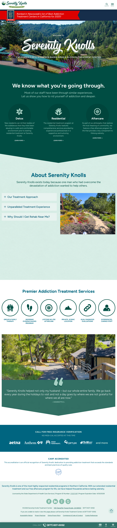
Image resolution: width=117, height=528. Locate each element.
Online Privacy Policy (54, 515)
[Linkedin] (55, 501)
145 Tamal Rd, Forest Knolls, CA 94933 (67, 508)
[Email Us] (100, 525)
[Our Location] (106, 525)
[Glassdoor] (68, 501)
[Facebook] (49, 501)
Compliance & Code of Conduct (73, 515)
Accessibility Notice (26, 515)
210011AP (73, 494)
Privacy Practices (40, 515)
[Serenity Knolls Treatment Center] (36, 4)
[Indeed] (61, 501)
